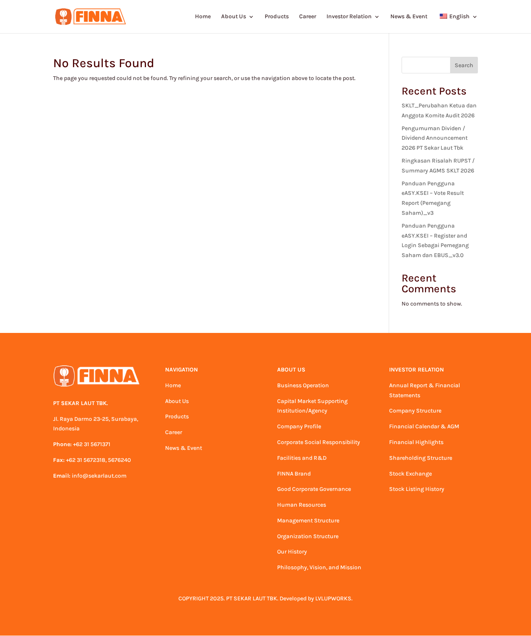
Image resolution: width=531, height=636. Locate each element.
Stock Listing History (416, 489)
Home (203, 17)
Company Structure (415, 410)
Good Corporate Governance (314, 489)
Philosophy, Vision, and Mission (319, 567)
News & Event (408, 17)
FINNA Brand (294, 473)
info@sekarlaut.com (99, 475)
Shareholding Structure (420, 457)
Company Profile (299, 426)
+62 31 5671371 (91, 444)
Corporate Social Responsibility (318, 442)
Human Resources (301, 504)
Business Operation (303, 385)
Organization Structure (308, 536)
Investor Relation (349, 17)
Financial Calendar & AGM (424, 426)
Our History (292, 551)
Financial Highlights (416, 442)
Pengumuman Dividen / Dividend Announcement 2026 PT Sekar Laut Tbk (435, 138)
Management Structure (308, 520)
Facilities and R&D (301, 457)
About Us (233, 17)
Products (277, 17)
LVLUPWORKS (333, 598)
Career (307, 17)
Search (464, 65)
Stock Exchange (410, 473)
